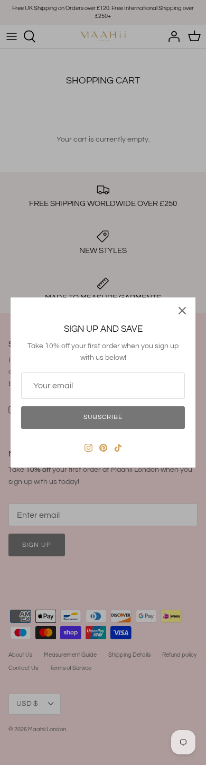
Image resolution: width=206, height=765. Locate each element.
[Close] (182, 310)
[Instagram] (88, 448)
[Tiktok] (118, 448)
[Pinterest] (103, 448)
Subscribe (103, 417)
